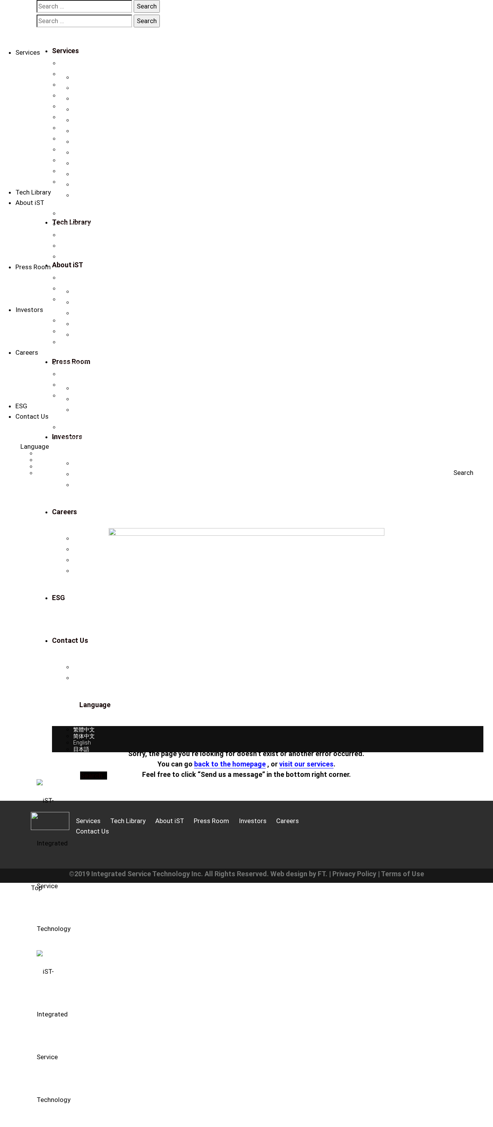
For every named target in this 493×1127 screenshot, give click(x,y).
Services (27, 52)
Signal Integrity (77, 106)
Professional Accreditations (94, 224)
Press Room (33, 267)
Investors (29, 310)
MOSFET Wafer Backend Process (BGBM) (111, 182)
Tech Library (33, 192)
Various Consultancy (85, 149)
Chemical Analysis (82, 139)
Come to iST (75, 385)
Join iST (69, 374)
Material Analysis (80, 117)
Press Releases (78, 278)
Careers (26, 352)
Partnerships (75, 246)
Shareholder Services (85, 342)
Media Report (76, 288)
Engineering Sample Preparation (98, 85)
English (45, 466)
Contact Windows (81, 438)
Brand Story (74, 213)
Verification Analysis (84, 63)
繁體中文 (47, 453)
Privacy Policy (354, 874)
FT (321, 874)
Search (463, 472)
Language (34, 446)
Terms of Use (402, 874)
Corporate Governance (87, 331)
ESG (21, 406)
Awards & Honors (81, 235)
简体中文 (47, 460)
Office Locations (80, 427)
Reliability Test (77, 128)
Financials (72, 320)
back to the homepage (230, 764)
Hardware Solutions (84, 171)
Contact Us (73, 256)
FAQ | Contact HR (80, 395)
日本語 (45, 473)
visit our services (306, 764)
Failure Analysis (79, 95)
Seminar (70, 299)
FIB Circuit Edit (77, 74)
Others (68, 160)
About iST (29, 202)
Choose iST (74, 363)
